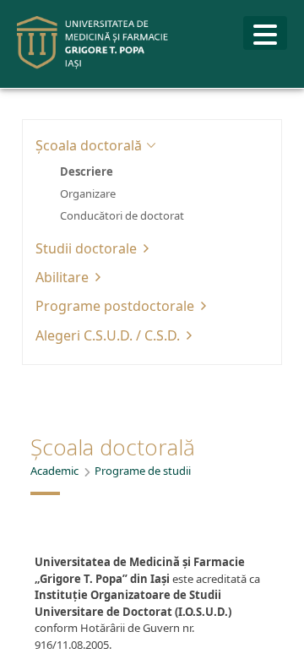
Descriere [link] (86, 171)
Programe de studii (143, 470)
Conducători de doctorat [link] (122, 215)
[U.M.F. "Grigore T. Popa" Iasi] (93, 42)
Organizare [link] (88, 193)
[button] (151, 145)
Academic (54, 470)
